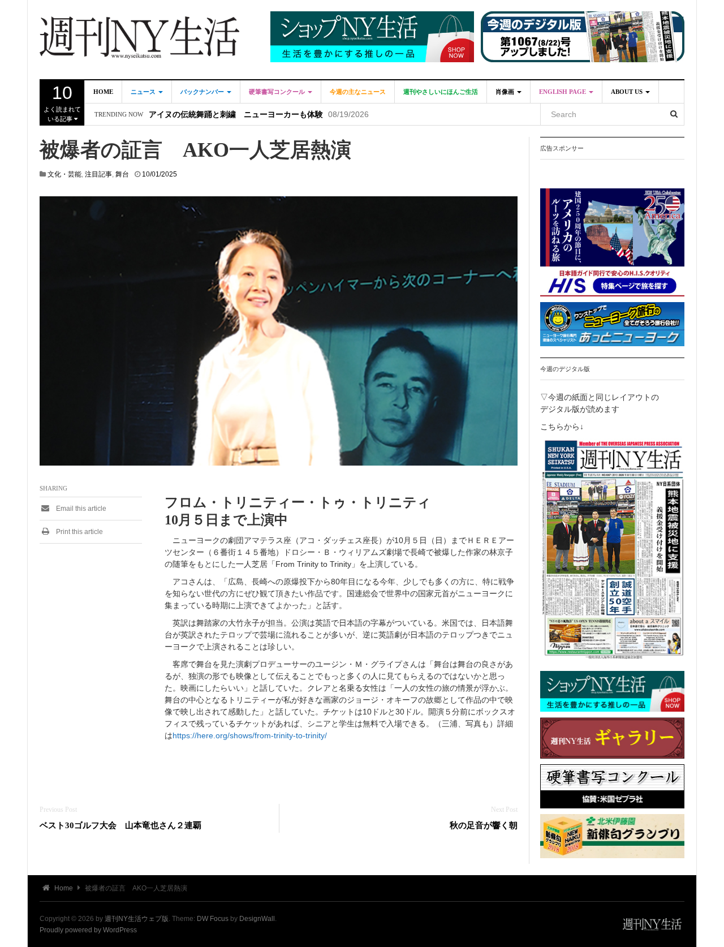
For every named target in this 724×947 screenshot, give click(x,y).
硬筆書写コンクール (278, 91)
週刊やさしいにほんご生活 (440, 91)
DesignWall (257, 919)
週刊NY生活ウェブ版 (137, 919)
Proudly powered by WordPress (88, 930)
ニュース (144, 91)
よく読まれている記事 (62, 102)
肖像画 (505, 91)
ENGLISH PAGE (563, 91)
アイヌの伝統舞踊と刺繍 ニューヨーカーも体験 (236, 114)
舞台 (122, 174)
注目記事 (98, 174)
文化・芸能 (64, 174)
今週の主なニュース (358, 91)
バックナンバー (203, 91)
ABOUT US (627, 91)
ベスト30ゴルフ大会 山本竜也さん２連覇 (120, 825)
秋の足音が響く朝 (484, 825)
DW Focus (213, 919)
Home (103, 91)
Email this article (80, 509)
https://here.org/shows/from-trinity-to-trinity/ (250, 735)
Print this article (78, 532)
